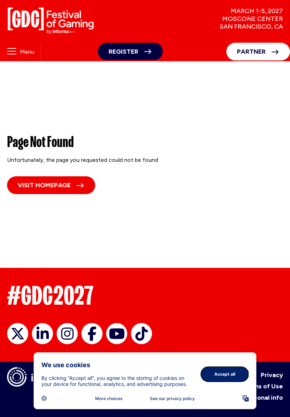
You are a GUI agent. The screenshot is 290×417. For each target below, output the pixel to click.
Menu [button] (27, 51)
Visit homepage (44, 185)
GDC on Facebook (92, 333)
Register (123, 51)
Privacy (272, 375)
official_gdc (17, 333)
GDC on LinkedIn (42, 333)
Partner (251, 51)
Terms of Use (263, 386)
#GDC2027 (50, 295)
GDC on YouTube (116, 333)
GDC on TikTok (141, 333)
